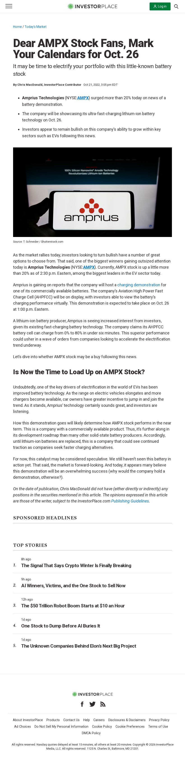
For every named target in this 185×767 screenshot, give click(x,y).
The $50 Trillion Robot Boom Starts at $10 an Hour (73, 605)
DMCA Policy (91, 733)
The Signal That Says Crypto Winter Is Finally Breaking (76, 565)
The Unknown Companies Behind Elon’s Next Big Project (78, 646)
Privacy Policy (159, 720)
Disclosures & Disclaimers (127, 720)
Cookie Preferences (130, 727)
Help (86, 720)
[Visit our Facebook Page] (82, 704)
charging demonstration (138, 284)
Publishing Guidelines (130, 501)
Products (53, 720)
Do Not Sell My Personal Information (61, 727)
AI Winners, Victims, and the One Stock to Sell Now (73, 585)
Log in (162, 6)
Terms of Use (158, 727)
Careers (99, 720)
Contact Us (71, 720)
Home (17, 26)
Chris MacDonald (29, 84)
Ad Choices (22, 727)
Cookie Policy (102, 727)
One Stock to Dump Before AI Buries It (60, 626)
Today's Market (35, 26)
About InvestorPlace (28, 720)
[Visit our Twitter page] (92, 704)
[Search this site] (176, 6)
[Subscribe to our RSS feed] (102, 704)
